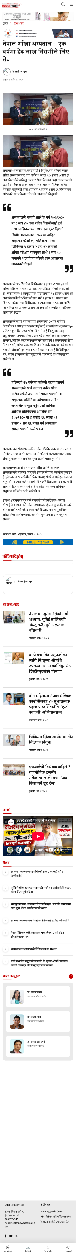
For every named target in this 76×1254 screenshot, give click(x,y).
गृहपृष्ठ (5, 23)
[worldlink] (38, 542)
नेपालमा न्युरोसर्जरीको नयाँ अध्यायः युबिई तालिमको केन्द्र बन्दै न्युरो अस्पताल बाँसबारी (48, 622)
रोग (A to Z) (59, 1211)
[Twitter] (16, 1236)
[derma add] (38, 16)
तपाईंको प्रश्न (53, 1222)
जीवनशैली (45, 1217)
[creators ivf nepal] (38, 33)
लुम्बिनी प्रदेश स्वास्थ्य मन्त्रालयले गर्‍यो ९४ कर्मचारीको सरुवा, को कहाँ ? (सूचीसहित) (41, 890)
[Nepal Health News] (12, 5)
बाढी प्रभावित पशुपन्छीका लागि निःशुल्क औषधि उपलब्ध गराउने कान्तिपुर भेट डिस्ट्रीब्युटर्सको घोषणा (50, 663)
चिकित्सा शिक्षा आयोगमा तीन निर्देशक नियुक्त (51, 740)
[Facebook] (5, 1236)
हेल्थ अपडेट (64, 1222)
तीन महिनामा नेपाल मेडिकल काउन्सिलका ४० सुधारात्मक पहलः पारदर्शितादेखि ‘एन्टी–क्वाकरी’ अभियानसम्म (50, 704)
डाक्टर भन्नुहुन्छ (47, 1211)
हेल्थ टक (44, 1222)
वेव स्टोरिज (54, 1217)
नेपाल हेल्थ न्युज (19, 72)
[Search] (63, 4)
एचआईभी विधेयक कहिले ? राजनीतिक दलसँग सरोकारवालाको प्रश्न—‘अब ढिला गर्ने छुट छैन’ (49, 775)
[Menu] (71, 4)
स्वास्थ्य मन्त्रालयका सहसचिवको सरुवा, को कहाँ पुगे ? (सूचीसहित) (37, 874)
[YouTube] (10, 1236)
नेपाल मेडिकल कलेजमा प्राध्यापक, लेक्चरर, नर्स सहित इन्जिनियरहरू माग (37, 935)
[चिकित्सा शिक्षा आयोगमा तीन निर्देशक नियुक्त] (14, 740)
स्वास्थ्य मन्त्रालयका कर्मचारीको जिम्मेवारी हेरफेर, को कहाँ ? (40, 921)
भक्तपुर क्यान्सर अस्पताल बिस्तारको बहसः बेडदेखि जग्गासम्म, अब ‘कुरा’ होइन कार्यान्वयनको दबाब (41, 906)
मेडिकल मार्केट (65, 1217)
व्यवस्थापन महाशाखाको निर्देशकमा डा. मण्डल (34, 949)
